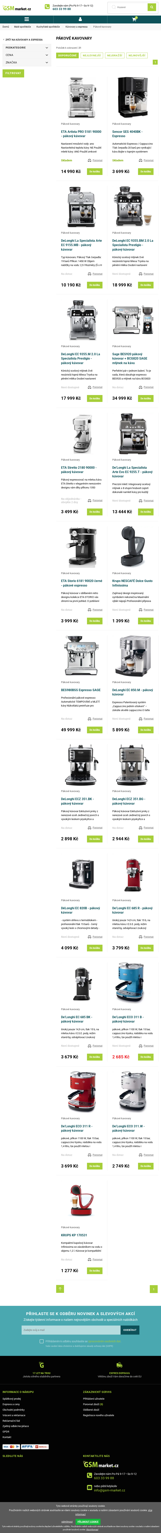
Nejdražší (114, 55)
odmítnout (67, 1521)
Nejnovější (137, 55)
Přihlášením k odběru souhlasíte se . (83, 1341)
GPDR (6, 1431)
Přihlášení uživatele (93, 1398)
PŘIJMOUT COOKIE (88, 1521)
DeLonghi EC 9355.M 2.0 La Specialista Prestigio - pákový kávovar (80, 358)
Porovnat (97, 160)
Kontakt (7, 1437)
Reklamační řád (11, 1420)
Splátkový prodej (12, 1398)
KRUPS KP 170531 (74, 1235)
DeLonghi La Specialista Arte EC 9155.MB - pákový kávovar (81, 245)
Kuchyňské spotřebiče (48, 26)
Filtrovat (13, 73)
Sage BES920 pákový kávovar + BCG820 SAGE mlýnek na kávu (129, 358)
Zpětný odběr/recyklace (16, 1426)
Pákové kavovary (70, 123)
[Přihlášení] (80, 19)
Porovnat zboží (93, 1404)
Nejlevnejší (92, 55)
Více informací (92, 1529)
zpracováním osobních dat (104, 1341)
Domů (6, 26)
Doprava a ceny (11, 1404)
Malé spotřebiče (22, 26)
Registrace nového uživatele (98, 1415)
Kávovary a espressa (77, 26)
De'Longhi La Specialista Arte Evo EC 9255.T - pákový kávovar (132, 472)
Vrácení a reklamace (14, 1415)
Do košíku (95, 171)
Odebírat (130, 1329)
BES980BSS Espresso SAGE (81, 690)
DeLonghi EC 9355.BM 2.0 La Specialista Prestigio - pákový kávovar (132, 245)
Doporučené (67, 55)
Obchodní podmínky (14, 1409)
